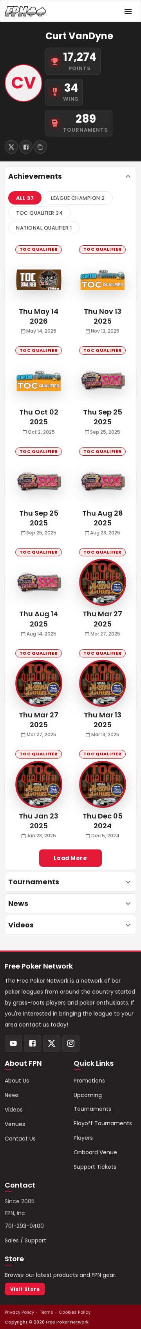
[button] (25, 198)
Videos (14, 1110)
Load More (70, 858)
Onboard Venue (95, 1152)
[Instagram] (71, 1043)
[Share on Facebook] (26, 147)
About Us (17, 1081)
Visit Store (25, 1289)
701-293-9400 (24, 1226)
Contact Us (20, 1139)
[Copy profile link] (40, 147)
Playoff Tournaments (103, 1123)
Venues (15, 1124)
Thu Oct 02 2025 (38, 417)
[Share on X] (11, 147)
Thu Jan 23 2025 (38, 821)
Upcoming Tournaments (92, 1102)
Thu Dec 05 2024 (103, 821)
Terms (46, 1312)
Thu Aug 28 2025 (102, 518)
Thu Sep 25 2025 (102, 417)
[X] (51, 1043)
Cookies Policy (74, 1312)
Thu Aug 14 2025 (38, 618)
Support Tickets (95, 1167)
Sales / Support (25, 1240)
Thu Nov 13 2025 (102, 316)
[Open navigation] (128, 11)
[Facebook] (32, 1043)
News (12, 1095)
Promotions (89, 1081)
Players (83, 1138)
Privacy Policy (19, 1312)
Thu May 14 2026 (38, 316)
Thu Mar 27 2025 (102, 618)
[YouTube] (13, 1043)
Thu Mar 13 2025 (102, 720)
